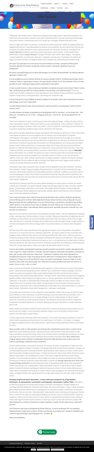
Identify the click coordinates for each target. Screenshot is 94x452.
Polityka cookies (30, 443)
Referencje (44, 8)
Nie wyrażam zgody (43, 449)
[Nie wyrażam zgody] (92, 448)
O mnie (52, 8)
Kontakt (60, 8)
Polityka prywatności (16, 443)
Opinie (71, 4)
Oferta (56, 4)
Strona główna (46, 4)
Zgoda (33, 449)
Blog (66, 8)
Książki (65, 4)
